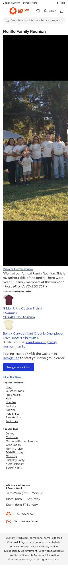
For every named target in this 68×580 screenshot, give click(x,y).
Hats (9, 398)
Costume (12, 437)
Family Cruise (14, 448)
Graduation (13, 445)
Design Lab (11, 358)
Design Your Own (18, 367)
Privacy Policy (18, 546)
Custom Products (16, 537)
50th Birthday (14, 452)
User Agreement (49, 550)
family (20, 346)
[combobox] (34, 20)
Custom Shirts (15, 391)
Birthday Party (15, 460)
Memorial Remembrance (22, 441)
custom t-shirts (51, 542)
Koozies (10, 410)
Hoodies (11, 402)
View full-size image (18, 269)
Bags (9, 387)
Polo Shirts (12, 413)
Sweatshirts (13, 417)
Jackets (11, 406)
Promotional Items (39, 537)
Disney (10, 433)
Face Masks (13, 394)
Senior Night (14, 467)
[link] (19, 11)
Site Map (57, 537)
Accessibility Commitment (21, 550)
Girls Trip (11, 456)
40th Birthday (15, 463)
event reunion (36, 342)
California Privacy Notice (43, 546)
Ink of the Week (12, 377)
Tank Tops (12, 421)
